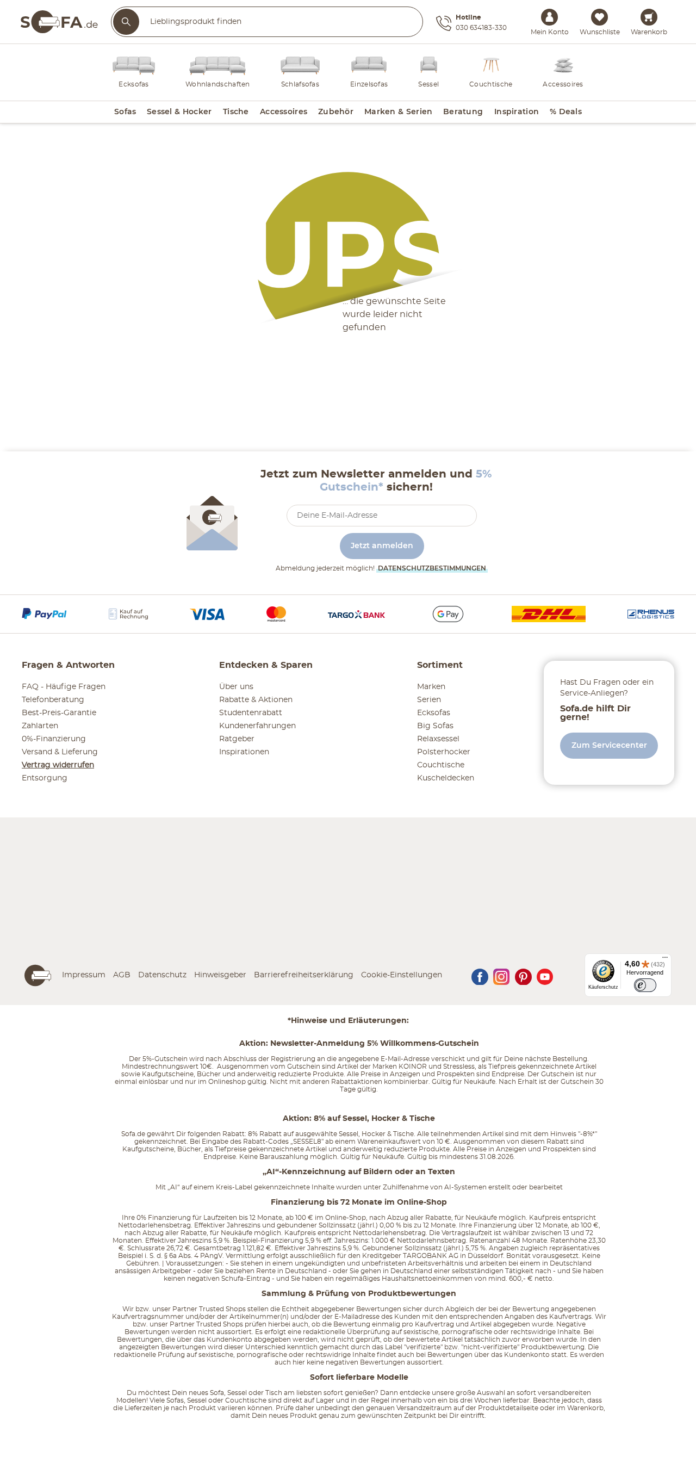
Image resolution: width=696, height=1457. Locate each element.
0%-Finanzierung (54, 739)
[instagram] (501, 975)
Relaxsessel (438, 739)
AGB (121, 975)
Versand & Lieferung (60, 752)
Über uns (236, 687)
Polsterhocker (443, 752)
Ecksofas (433, 713)
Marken (431, 687)
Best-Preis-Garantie (59, 713)
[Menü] (665, 959)
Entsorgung (44, 778)
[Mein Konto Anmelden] (549, 17)
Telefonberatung (53, 700)
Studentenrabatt (250, 713)
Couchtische (440, 765)
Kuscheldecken (445, 778)
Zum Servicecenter (609, 745)
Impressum (83, 975)
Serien (429, 700)
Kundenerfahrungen (257, 726)
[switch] (645, 985)
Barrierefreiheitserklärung (303, 975)
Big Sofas (435, 726)
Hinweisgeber (220, 975)
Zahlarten (40, 726)
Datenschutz (162, 975)
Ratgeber (236, 739)
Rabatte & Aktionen (256, 700)
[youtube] (545, 975)
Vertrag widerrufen (58, 765)
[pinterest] (523, 975)
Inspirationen (244, 752)
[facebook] (479, 975)
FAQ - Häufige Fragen (63, 687)
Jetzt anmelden (382, 546)
